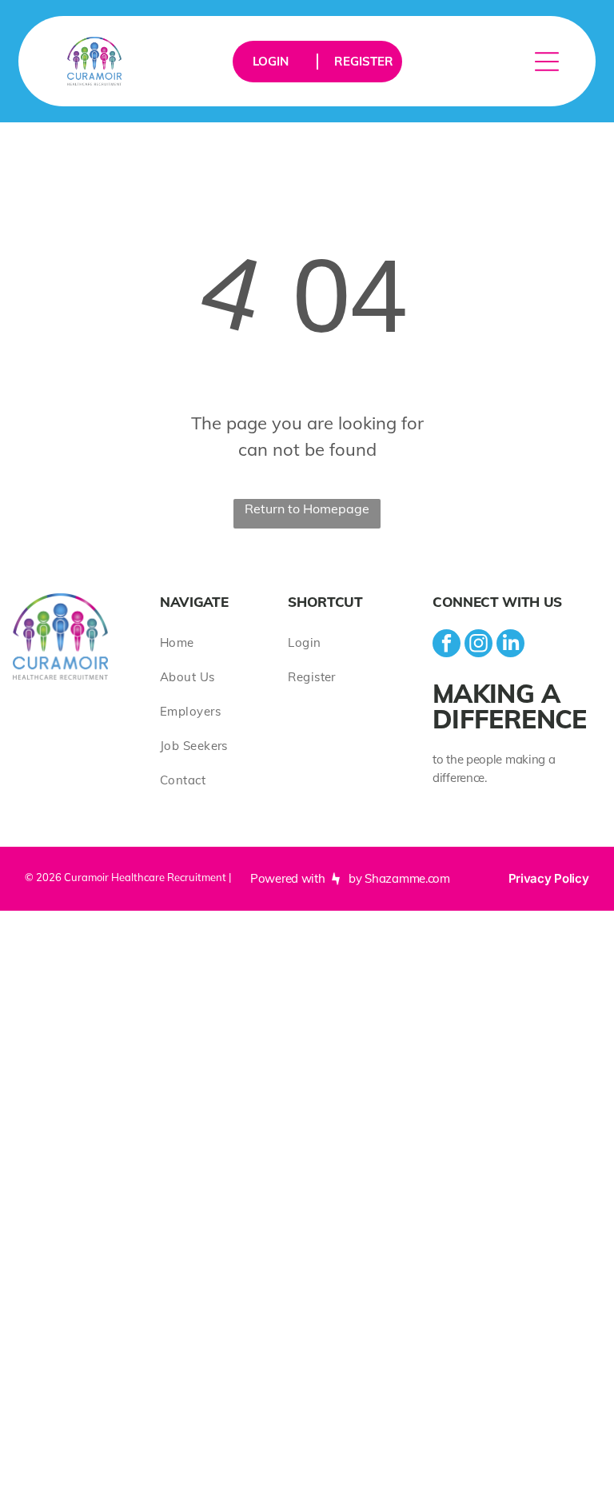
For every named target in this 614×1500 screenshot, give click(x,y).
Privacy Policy (548, 878)
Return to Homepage (307, 509)
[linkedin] (510, 645)
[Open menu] (547, 62)
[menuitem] (224, 642)
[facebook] (446, 645)
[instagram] (478, 645)
